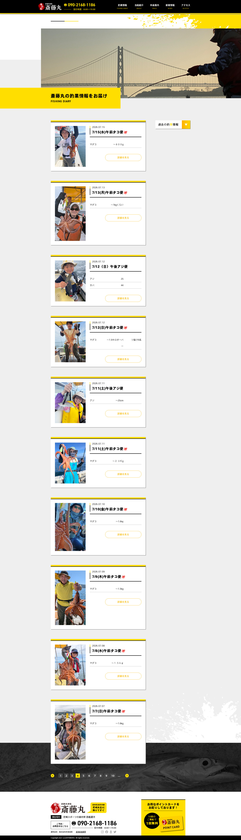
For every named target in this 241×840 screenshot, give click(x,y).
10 (112, 775)
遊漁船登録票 (81, 832)
